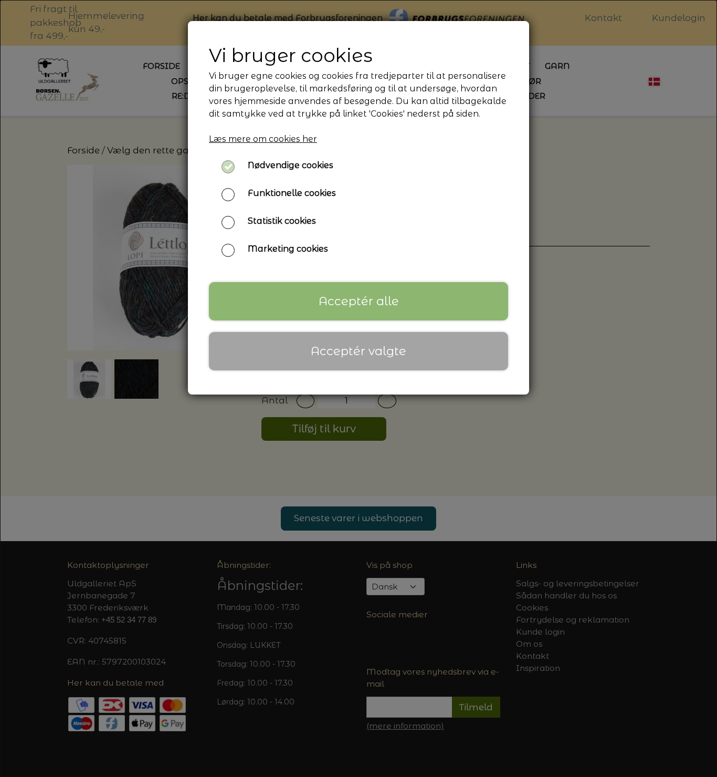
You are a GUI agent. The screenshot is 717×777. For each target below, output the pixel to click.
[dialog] (358, 388)
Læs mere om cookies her (263, 139)
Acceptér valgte (358, 351)
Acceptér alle (359, 301)
